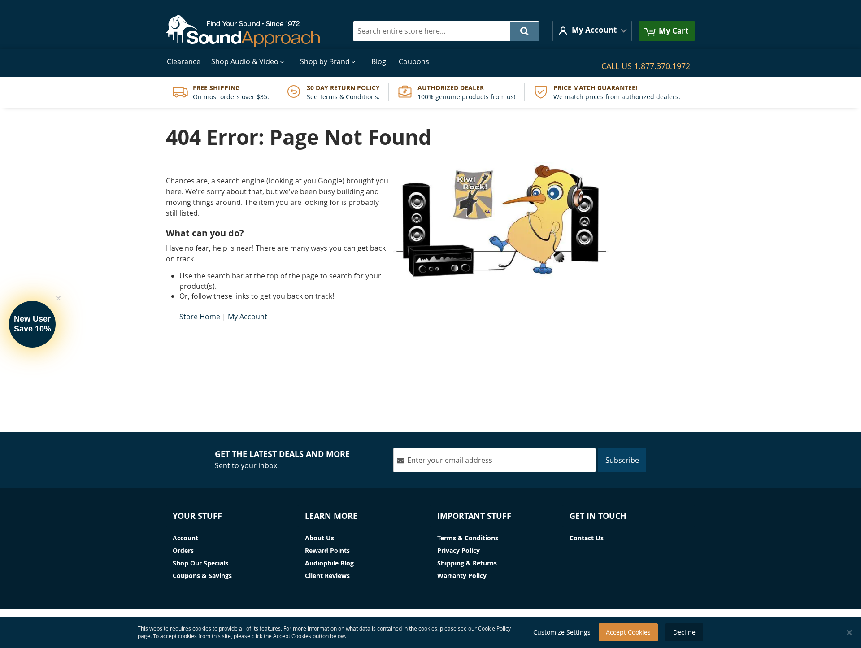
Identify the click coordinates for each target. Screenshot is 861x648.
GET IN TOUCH (598, 516)
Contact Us (587, 538)
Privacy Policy (458, 550)
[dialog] (430, 632)
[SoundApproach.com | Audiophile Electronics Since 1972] (249, 31)
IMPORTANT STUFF (474, 516)
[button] (592, 31)
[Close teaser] (58, 298)
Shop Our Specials (200, 563)
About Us (319, 538)
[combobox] (446, 31)
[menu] (430, 61)
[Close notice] (849, 632)
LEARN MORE (331, 516)
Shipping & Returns (467, 563)
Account (185, 538)
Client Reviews (327, 575)
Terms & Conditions (467, 538)
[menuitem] (183, 61)
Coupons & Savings (202, 575)
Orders (183, 550)
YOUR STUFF (197, 516)
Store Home (199, 317)
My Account (247, 317)
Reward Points (327, 550)
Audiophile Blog (329, 563)
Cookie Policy (494, 628)
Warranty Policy (462, 575)
